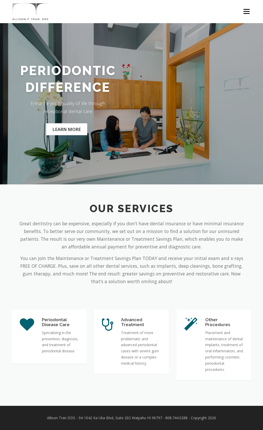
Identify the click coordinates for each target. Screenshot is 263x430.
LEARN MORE (66, 129)
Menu (246, 11)
